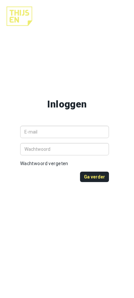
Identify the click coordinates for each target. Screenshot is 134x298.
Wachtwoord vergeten (44, 163)
